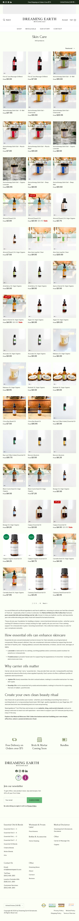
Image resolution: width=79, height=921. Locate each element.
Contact (58, 29)
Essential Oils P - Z (10, 840)
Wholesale (30, 29)
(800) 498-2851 (9, 875)
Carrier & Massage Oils (62, 841)
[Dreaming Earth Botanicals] (39, 20)
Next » (45, 603)
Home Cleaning (34, 841)
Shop (19, 29)
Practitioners (33, 831)
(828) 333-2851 (9, 882)
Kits (5, 855)
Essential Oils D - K (10, 833)
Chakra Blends (9, 848)
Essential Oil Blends (10, 844)
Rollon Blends (8, 851)
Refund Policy (70, 910)
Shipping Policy (56, 913)
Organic (56, 844)
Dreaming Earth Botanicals (27, 911)
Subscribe (34, 800)
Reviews (32, 878)
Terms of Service (69, 913)
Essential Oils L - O (10, 836)
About (31, 871)
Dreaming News (34, 867)
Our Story (45, 29)
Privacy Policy (32, 806)
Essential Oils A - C (10, 829)
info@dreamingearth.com (12, 869)
